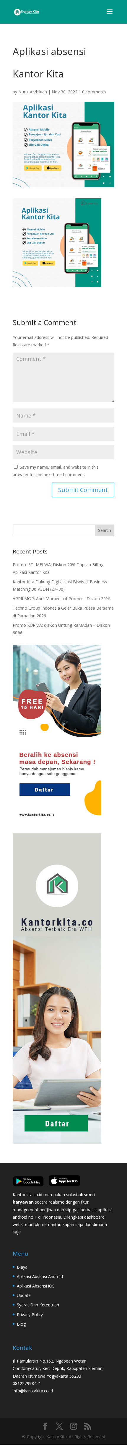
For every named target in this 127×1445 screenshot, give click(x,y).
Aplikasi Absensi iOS (36, 1286)
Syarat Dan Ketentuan (38, 1305)
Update (24, 1295)
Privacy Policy (30, 1314)
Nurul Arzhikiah (32, 92)
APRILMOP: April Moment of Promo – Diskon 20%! (61, 598)
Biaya (22, 1267)
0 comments (94, 92)
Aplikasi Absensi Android (40, 1276)
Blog (21, 1324)
